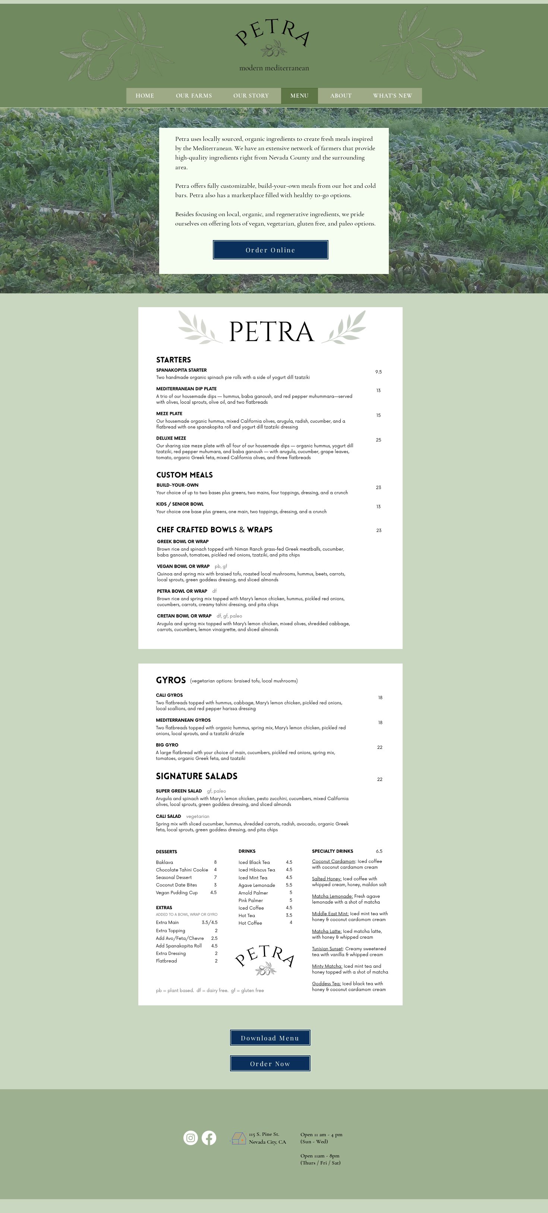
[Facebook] (209, 1138)
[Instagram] (190, 1138)
